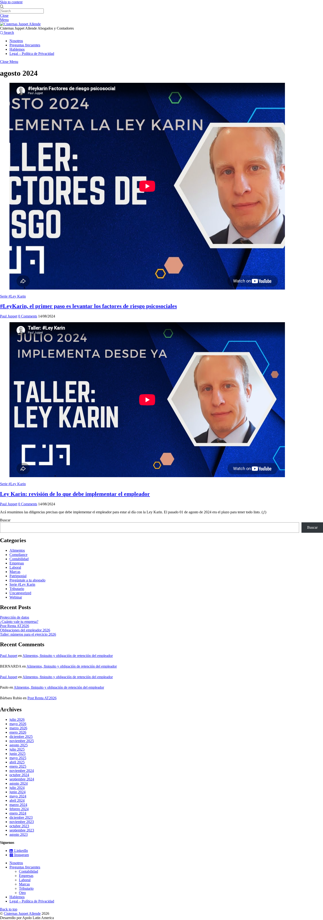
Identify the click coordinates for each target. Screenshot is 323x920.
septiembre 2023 (21, 830)
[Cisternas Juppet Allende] (20, 24)
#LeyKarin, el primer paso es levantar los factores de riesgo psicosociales (88, 306)
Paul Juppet (8, 316)
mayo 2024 (17, 796)
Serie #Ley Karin (13, 296)
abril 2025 (17, 762)
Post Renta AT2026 (14, 626)
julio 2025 (17, 749)
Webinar (15, 597)
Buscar (5, 520)
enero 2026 (17, 732)
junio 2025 (17, 754)
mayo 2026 (17, 724)
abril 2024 (17, 800)
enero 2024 (17, 813)
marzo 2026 (18, 728)
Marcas (14, 572)
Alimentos (17, 550)
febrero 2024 (19, 809)
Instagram (21, 855)
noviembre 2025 (21, 741)
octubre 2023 (19, 826)
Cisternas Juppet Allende (22, 913)
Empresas (16, 563)
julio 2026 (17, 720)
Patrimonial (17, 576)
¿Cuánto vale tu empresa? (19, 622)
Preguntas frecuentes (24, 45)
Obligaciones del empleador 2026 (25, 630)
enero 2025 (17, 766)
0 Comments (27, 316)
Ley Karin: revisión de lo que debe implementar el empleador (75, 494)
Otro (22, 893)
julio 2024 (17, 788)
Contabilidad (19, 559)
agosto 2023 (18, 834)
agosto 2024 (18, 783)
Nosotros (16, 41)
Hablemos (17, 49)
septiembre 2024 (21, 779)
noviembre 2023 (21, 822)
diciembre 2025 (21, 737)
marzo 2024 (18, 805)
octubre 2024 (19, 775)
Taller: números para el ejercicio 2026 (28, 634)
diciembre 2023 (21, 817)
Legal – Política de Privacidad (31, 54)
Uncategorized (20, 593)
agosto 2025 (18, 745)
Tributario (16, 589)
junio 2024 (17, 792)
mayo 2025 (17, 758)
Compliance (18, 555)
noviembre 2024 (21, 771)
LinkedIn (20, 851)
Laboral (15, 567)
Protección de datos (14, 617)
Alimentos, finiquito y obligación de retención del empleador (67, 656)
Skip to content (11, 2)
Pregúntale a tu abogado (27, 580)
